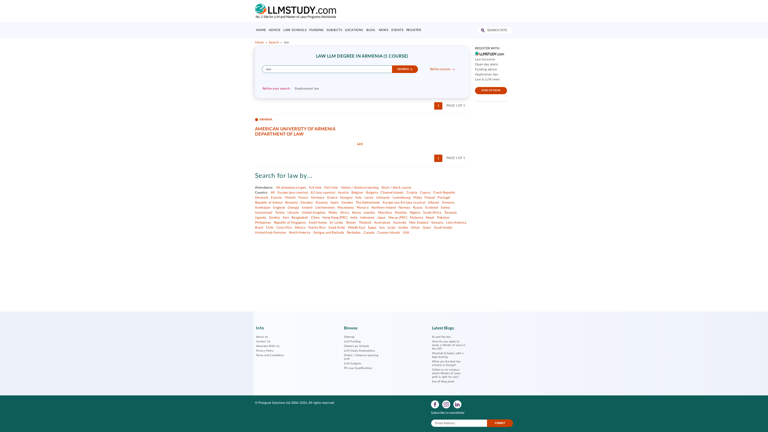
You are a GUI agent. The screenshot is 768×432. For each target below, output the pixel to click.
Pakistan (443, 217)
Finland (290, 197)
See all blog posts (443, 381)
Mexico (300, 227)
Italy (358, 197)
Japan (381, 217)
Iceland (307, 207)
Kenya (356, 212)
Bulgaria (372, 192)
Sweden (347, 202)
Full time (315, 187)
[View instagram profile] (446, 404)
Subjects (334, 30)
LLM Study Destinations (359, 350)
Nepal (430, 217)
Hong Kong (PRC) (335, 217)
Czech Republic (444, 192)
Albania (433, 202)
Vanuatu (437, 222)
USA (406, 232)
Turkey (280, 212)
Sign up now (490, 90)
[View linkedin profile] (457, 404)
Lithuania (383, 197)
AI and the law (441, 337)
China (315, 217)
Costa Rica (284, 227)
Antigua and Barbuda (328, 232)
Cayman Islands (388, 232)
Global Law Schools (356, 346)
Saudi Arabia (443, 227)
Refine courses (440, 69)
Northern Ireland (383, 207)
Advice (275, 30)
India (354, 217)
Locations (354, 30)
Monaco (363, 207)
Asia (286, 217)
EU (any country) (323, 192)
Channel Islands (392, 192)
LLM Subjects (352, 363)
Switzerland (263, 212)
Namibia (401, 212)
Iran (382, 227)
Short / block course (396, 187)
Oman (415, 227)
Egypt (372, 227)
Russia (417, 207)
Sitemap (349, 337)
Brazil (259, 227)
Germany (317, 197)
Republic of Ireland (268, 202)
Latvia (369, 197)
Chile (270, 227)
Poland (430, 197)
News (383, 30)
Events (397, 30)
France (303, 197)
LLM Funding (352, 341)
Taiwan (351, 222)
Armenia (448, 202)
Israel (391, 227)
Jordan (403, 227)
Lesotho (369, 212)
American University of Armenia (295, 129)
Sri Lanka (336, 222)
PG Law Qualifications (358, 368)
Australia (399, 222)
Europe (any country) (293, 192)
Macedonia (346, 207)
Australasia (382, 222)
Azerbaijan (262, 207)
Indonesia (367, 217)
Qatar (427, 227)
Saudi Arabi (336, 227)
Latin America (456, 222)
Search (274, 42)
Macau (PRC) (397, 217)
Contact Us (263, 341)
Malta (417, 197)
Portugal (444, 197)
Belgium (357, 192)
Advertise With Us (267, 346)
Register (413, 30)
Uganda (260, 217)
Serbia (445, 207)
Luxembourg (402, 197)
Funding (316, 30)
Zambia (274, 217)
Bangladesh (300, 217)
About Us (262, 337)
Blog (370, 30)
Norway (404, 207)
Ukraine (293, 212)
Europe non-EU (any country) (404, 202)
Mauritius (385, 212)
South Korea (318, 222)
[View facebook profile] (435, 404)
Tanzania (450, 212)
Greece (332, 197)
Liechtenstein (325, 207)
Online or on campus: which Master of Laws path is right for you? (446, 373)
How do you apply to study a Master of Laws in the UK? (448, 345)
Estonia (276, 197)
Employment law (307, 88)
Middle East (356, 227)
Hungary (346, 197)
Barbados (354, 232)
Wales (332, 212)
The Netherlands (368, 202)
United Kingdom (314, 212)
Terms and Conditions (270, 355)
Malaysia (416, 217)
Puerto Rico (317, 227)
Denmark (261, 197)
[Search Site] (483, 30)
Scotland (431, 207)
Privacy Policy (265, 350)
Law (360, 143)
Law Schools (295, 30)
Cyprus (425, 192)
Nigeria (415, 212)
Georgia (293, 207)
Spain (334, 202)
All (273, 192)
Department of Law (279, 134)
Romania (291, 202)
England (279, 207)
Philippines (263, 222)
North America (299, 232)
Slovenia (321, 202)
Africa (344, 212)
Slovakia (306, 202)
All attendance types (291, 187)
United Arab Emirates (270, 232)
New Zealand (419, 222)
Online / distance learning (360, 187)
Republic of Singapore (290, 222)
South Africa (432, 212)
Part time (331, 187)
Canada (368, 232)
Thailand (365, 222)
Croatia (411, 192)
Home (261, 30)
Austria (343, 192)
